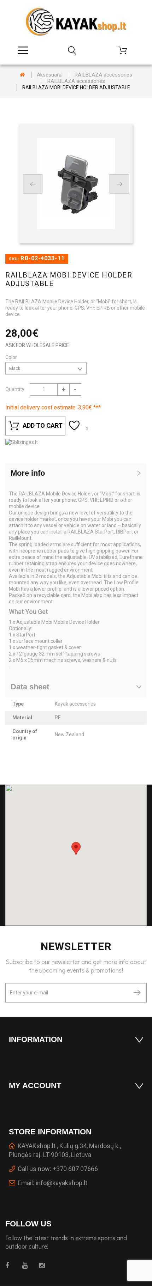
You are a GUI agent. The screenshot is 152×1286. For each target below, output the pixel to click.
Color (11, 357)
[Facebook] (9, 1265)
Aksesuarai (50, 75)
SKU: (14, 259)
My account (35, 1085)
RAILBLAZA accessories (103, 75)
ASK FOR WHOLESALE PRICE (37, 345)
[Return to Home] (22, 75)
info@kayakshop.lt (61, 1183)
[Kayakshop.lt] (76, 21)
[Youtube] (26, 1265)
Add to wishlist (75, 425)
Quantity (14, 389)
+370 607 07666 (75, 1168)
